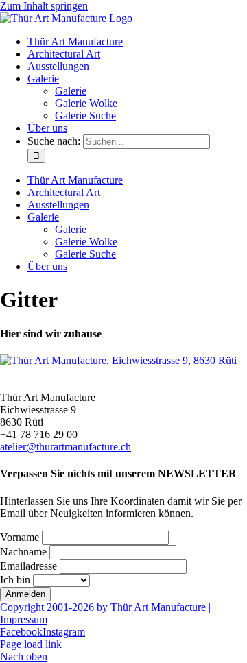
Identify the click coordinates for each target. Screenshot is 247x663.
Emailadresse (28, 566)
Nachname (23, 551)
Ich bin (15, 580)
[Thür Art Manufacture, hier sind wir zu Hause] (118, 360)
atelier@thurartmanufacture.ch (65, 447)
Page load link (31, 644)
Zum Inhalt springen (44, 6)
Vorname (19, 537)
